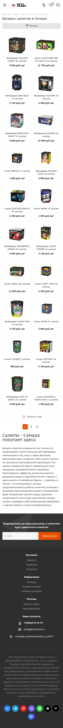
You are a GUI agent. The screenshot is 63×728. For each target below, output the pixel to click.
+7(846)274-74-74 (33, 622)
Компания (31, 555)
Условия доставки (31, 591)
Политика (31, 569)
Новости (31, 560)
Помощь (31, 582)
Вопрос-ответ (31, 604)
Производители (31, 608)
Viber (31, 708)
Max (31, 716)
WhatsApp (39, 708)
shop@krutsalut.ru (34, 629)
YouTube (23, 708)
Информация (31, 577)
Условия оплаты (31, 586)
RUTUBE (55, 708)
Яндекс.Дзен (47, 708)
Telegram (15, 708)
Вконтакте (7, 708)
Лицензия (31, 564)
